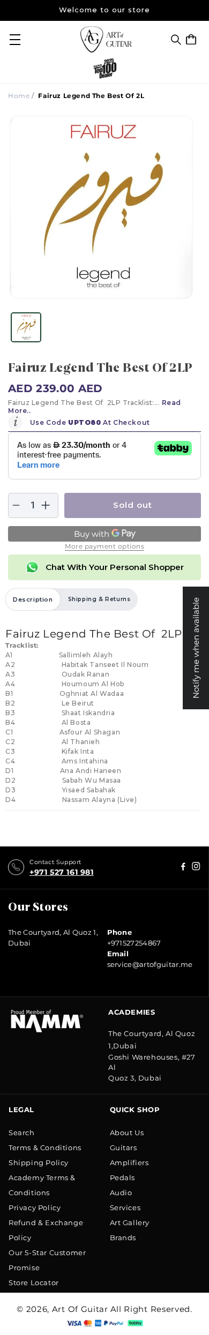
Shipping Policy (39, 1162)
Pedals (123, 1177)
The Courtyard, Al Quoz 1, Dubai (53, 937)
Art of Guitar (80, 1309)
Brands (123, 1237)
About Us (127, 1132)
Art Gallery (130, 1222)
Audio (121, 1192)
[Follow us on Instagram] (183, 867)
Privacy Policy (35, 1207)
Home (18, 96)
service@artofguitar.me (150, 964)
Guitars (123, 1147)
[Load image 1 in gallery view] (26, 327)
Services (125, 1207)
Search (22, 1132)
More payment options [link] (104, 546)
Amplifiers (129, 1162)
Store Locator (34, 1282)
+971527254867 (134, 943)
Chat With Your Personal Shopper (115, 567)
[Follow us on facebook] (196, 867)
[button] (176, 39)
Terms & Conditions (45, 1147)
